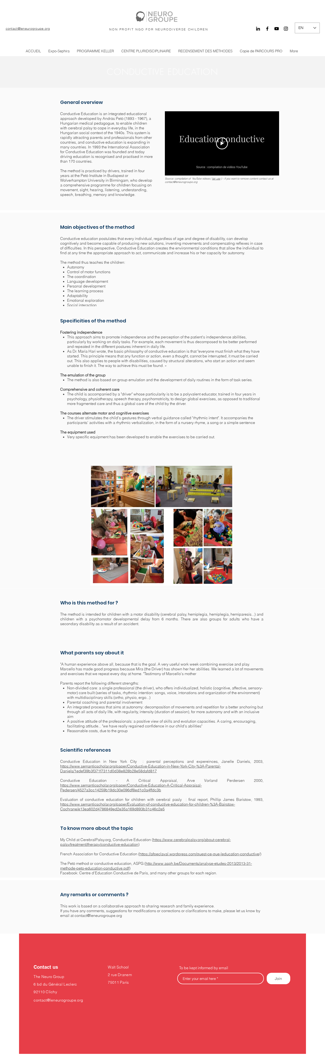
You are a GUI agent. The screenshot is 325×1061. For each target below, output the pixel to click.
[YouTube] (276, 28)
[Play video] (222, 143)
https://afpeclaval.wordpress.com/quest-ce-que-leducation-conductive (199, 854)
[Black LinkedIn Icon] (258, 28)
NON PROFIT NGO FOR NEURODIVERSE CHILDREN (158, 29)
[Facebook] (267, 28)
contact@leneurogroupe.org (28, 28)
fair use (216, 178)
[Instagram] (286, 28)
